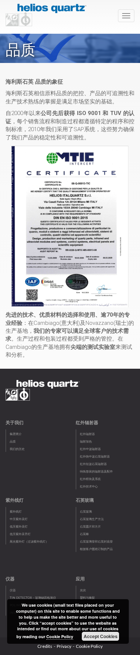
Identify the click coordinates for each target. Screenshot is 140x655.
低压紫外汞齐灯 (20, 534)
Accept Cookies (101, 636)
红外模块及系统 (90, 479)
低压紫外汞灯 (19, 526)
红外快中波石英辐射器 (95, 456)
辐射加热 (86, 441)
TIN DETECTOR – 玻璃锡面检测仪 (33, 598)
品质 (13, 441)
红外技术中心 (89, 486)
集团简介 (16, 434)
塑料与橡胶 (87, 598)
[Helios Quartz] (48, 13)
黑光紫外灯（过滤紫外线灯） (29, 541)
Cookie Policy (89, 646)
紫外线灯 (16, 511)
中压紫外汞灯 (19, 519)
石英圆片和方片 (90, 526)
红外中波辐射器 (90, 449)
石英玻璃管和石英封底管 (96, 541)
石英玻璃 (86, 511)
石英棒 (84, 534)
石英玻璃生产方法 (92, 519)
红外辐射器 (87, 434)
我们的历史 (17, 449)
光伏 (83, 590)
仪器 (13, 590)
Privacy (64, 646)
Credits (44, 646)
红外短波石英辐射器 (93, 464)
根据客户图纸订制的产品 (96, 549)
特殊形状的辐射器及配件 (96, 471)
